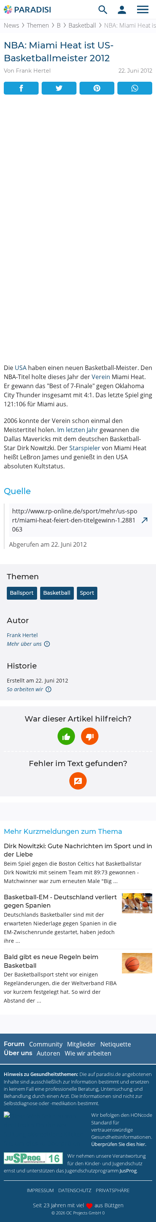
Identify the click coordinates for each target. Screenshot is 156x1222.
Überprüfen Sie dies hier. (118, 1144)
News (11, 25)
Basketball (82, 25)
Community (45, 1044)
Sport (87, 593)
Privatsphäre (112, 1190)
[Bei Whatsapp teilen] (134, 88)
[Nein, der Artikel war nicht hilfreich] (89, 736)
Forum (14, 1044)
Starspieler (84, 448)
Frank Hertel (22, 635)
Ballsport (22, 593)
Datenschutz (74, 1190)
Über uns (18, 1053)
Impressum (40, 1190)
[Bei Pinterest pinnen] (97, 88)
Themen (38, 25)
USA (21, 368)
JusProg (128, 1170)
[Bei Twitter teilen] (59, 88)
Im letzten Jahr (77, 430)
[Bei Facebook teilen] (21, 88)
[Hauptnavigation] (142, 9)
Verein (101, 377)
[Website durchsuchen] (103, 9)
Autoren (48, 1053)
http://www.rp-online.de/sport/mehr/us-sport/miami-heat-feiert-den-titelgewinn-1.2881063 (74, 520)
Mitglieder (81, 1044)
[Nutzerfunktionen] (121, 9)
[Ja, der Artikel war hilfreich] (66, 736)
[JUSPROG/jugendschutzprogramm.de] (33, 1158)
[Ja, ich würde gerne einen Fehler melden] (78, 781)
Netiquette (115, 1044)
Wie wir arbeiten (88, 1053)
